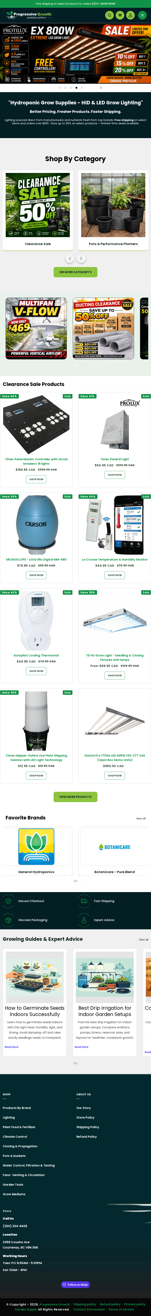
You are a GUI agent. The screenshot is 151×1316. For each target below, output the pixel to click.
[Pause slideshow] (100, 88)
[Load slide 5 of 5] (82, 88)
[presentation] (69, 258)
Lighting (9, 1117)
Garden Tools (13, 1185)
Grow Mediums (14, 1194)
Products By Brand (17, 1108)
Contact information (89, 1309)
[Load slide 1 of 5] (60, 88)
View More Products (75, 797)
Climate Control (15, 1137)
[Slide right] (84, 365)
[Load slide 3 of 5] (71, 88)
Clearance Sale (38, 244)
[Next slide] (91, 88)
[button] (109, 15)
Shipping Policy (87, 1127)
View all (140, 818)
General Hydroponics (36, 872)
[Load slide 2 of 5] (65, 88)
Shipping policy (84, 1304)
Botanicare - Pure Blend (114, 872)
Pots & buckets (14, 1156)
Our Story (83, 1108)
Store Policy (85, 1117)
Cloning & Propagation (20, 1146)
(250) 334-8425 (15, 1226)
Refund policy (110, 1304)
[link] (75, 53)
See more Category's (75, 272)
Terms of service (121, 1309)
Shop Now (108, 4)
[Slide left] (67, 365)
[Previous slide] (51, 88)
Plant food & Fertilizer (19, 1127)
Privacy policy (135, 1304)
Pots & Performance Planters (113, 244)
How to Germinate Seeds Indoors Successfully (35, 1011)
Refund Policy (86, 1137)
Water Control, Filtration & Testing (29, 1165)
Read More (11, 1047)
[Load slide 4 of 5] (76, 88)
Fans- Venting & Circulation (24, 1175)
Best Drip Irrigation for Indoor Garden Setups (104, 1011)
